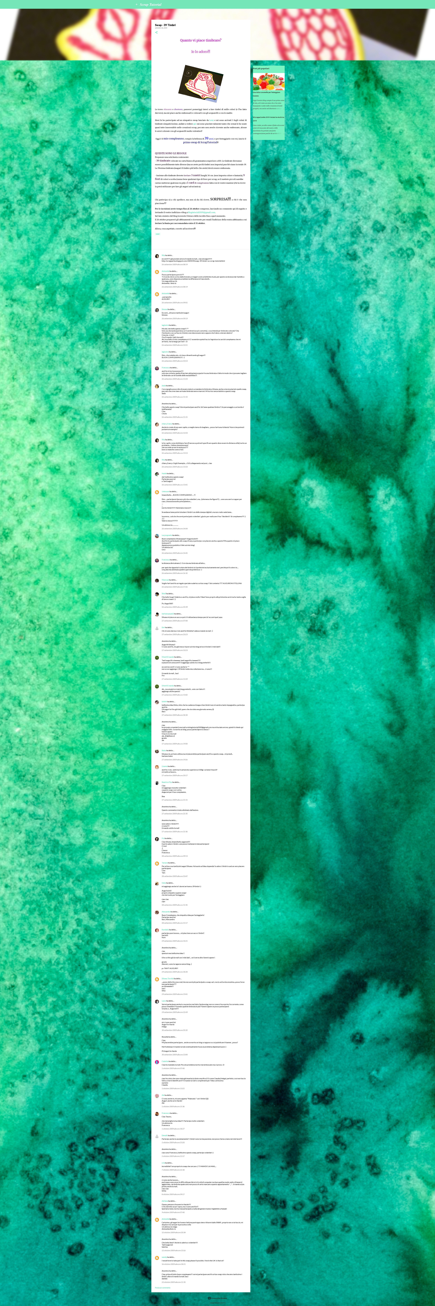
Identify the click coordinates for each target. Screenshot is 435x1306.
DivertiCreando (168, 657)
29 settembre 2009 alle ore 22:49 (175, 1012)
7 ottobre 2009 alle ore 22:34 (173, 1170)
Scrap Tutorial (150, 4)
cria (163, 1163)
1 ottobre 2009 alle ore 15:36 (173, 1106)
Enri (163, 627)
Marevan (165, 580)
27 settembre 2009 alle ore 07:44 (175, 621)
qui (194, 124)
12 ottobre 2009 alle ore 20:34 (174, 1232)
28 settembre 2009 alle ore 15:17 (175, 923)
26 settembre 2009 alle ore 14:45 (175, 553)
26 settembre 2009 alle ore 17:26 (175, 587)
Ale (163, 1095)
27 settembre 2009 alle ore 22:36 (175, 831)
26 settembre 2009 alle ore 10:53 (175, 361)
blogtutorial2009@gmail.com (201, 212)
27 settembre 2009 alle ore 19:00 (175, 744)
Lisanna (165, 766)
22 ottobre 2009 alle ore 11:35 (174, 1282)
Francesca (166, 367)
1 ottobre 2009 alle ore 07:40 (173, 1068)
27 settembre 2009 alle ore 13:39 (175, 679)
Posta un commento (162, 1288)
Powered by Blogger (219, 1298)
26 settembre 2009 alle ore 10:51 (175, 345)
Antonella (165, 271)
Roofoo (223, 1303)
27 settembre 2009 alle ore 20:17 (175, 775)
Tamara (165, 863)
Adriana (165, 1201)
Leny (211, 120)
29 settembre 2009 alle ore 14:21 (175, 941)
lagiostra (165, 325)
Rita (163, 255)
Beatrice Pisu (167, 782)
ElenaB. (165, 1135)
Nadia (164, 473)
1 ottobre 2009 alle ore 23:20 (173, 1142)
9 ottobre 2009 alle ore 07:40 (173, 1212)
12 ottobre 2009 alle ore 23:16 (174, 1250)
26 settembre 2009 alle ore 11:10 (175, 397)
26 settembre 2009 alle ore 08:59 (175, 264)
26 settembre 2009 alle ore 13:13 (175, 453)
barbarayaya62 (168, 614)
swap (158, 234)
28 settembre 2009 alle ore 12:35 (175, 905)
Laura (164, 1001)
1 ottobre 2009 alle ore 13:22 (173, 1088)
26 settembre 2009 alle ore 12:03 (175, 433)
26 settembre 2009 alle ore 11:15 (175, 417)
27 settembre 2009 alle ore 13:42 (175, 695)
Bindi (164, 593)
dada (164, 385)
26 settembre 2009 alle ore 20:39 (175, 607)
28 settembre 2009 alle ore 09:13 (175, 856)
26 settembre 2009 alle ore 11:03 (175, 379)
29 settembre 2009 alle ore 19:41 (175, 994)
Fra (163, 838)
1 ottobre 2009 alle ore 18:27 (173, 1129)
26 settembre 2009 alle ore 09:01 (175, 302)
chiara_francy (167, 424)
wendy (164, 1257)
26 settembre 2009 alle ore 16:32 (175, 573)
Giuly (164, 883)
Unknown (165, 491)
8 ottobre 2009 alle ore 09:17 (173, 1194)
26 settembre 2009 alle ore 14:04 (175, 528)
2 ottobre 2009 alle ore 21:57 (173, 1156)
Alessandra (166, 911)
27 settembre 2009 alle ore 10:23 (175, 634)
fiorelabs (165, 929)
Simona (164, 309)
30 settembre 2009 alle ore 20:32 (175, 1030)
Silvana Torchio (168, 978)
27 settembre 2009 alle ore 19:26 (175, 759)
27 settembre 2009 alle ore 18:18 (175, 715)
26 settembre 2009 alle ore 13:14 (175, 467)
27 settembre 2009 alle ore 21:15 (175, 800)
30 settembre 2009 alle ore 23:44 (175, 1054)
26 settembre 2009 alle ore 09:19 (175, 318)
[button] (156, 32)
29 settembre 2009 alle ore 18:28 (175, 972)
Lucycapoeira (167, 535)
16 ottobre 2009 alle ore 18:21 (174, 1264)
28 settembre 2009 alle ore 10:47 (175, 876)
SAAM (164, 701)
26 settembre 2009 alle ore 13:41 (175, 485)
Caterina (165, 1061)
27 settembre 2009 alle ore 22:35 (175, 813)
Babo (164, 750)
